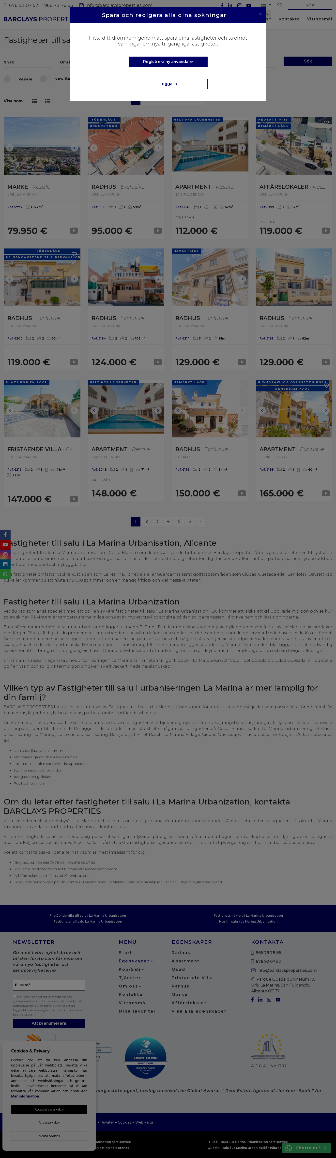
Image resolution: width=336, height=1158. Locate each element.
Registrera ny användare (168, 61)
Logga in (168, 83)
